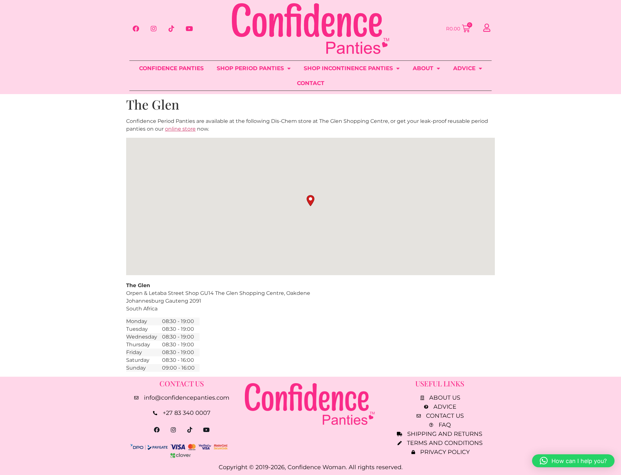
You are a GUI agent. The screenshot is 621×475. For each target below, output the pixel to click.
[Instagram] (153, 28)
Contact (310, 83)
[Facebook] (135, 28)
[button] (310, 200)
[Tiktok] (171, 28)
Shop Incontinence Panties (348, 68)
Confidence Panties (171, 68)
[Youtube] (189, 28)
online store (180, 129)
